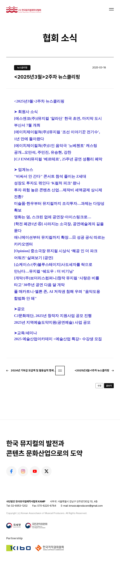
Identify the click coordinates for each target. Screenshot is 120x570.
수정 (99, 385)
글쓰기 (109, 385)
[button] (60, 370)
